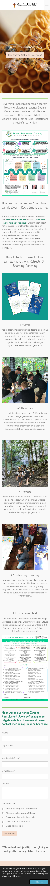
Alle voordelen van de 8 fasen (21, 813)
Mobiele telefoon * (11, 758)
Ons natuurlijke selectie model (21, 817)
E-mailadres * (8, 771)
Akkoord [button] (38, 882)
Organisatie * (8, 745)
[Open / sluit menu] (47, 5)
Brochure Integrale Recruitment (21, 808)
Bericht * (6, 783)
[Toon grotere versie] (25, 163)
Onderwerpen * (9, 803)
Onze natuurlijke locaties (18, 821)
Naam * (5, 733)
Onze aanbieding (14, 826)
